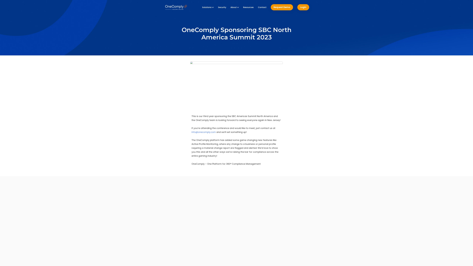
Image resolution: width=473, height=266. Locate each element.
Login (303, 7)
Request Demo (282, 7)
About (233, 7)
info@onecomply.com (204, 132)
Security (222, 7)
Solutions (207, 7)
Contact (262, 7)
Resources (248, 7)
